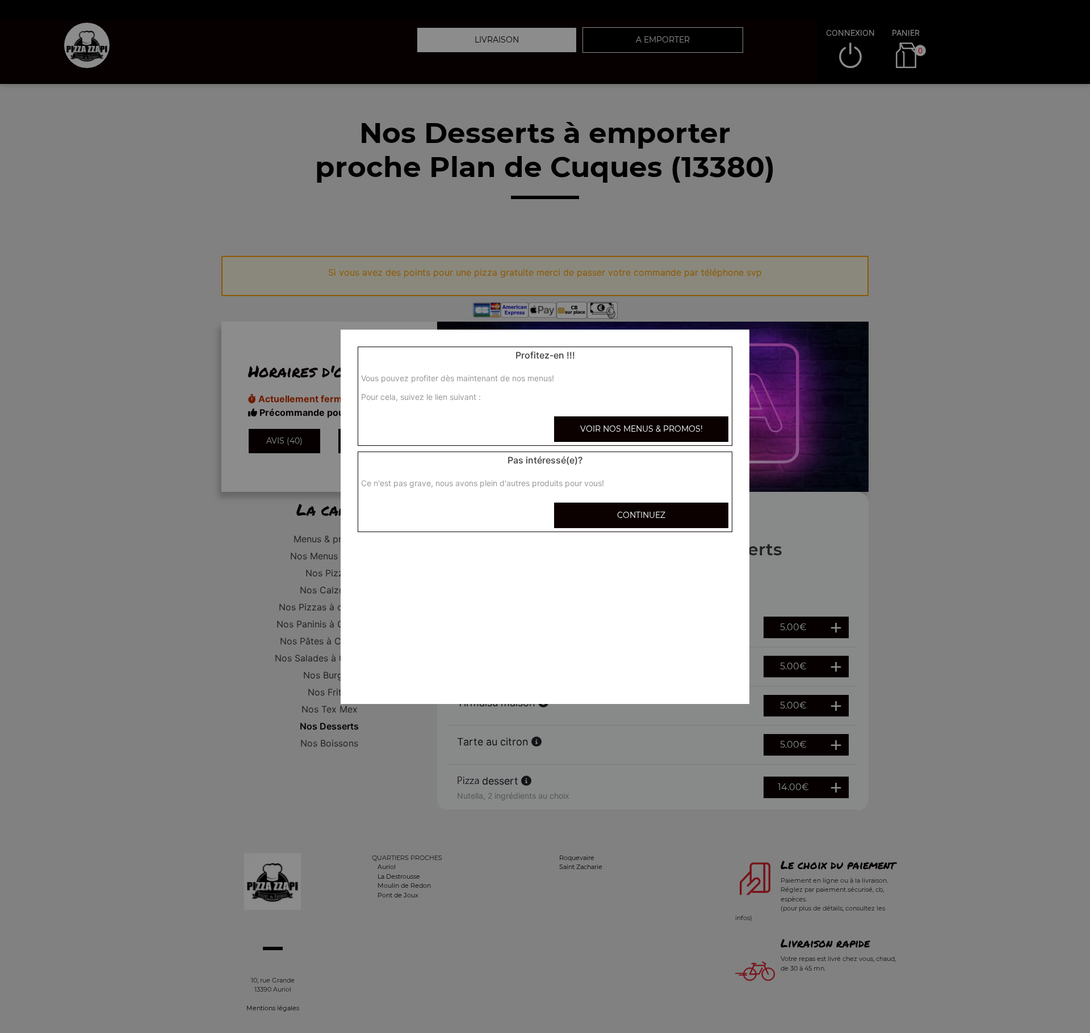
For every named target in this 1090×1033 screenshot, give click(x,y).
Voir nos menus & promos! (641, 429)
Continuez (641, 515)
